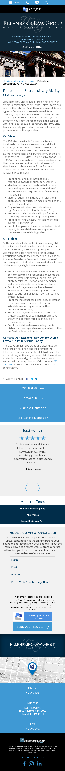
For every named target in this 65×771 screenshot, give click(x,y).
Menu (16, 2)
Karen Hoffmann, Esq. (32, 521)
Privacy (34, 618)
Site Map (25, 757)
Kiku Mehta (32, 514)
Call (27, 2)
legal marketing (23, 748)
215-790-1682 (32, 46)
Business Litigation (32, 408)
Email (37, 2)
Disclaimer (38, 757)
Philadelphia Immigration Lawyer (19, 81)
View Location (32, 670)
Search (46, 2)
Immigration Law (32, 388)
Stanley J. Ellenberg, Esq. (32, 508)
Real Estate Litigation (32, 417)
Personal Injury (32, 398)
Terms (41, 618)
